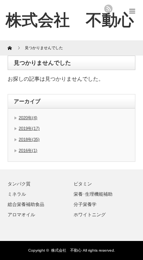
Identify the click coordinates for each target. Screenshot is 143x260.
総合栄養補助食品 (26, 204)
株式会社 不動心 (70, 20)
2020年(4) (28, 117)
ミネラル (17, 194)
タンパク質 (19, 184)
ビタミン (83, 184)
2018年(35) (29, 139)
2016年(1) (28, 150)
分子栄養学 (85, 204)
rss (108, 9)
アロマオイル (21, 214)
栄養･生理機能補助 (93, 194)
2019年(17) (29, 128)
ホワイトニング (90, 214)
